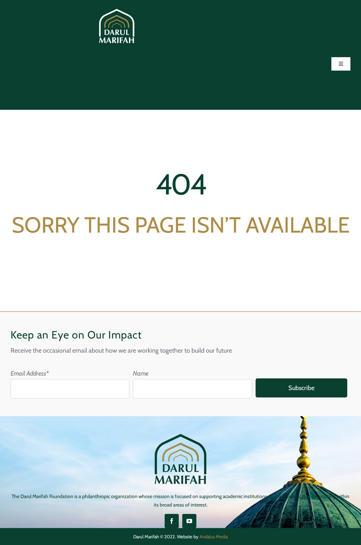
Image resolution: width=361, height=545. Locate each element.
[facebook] (172, 521)
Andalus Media (214, 536)
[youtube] (189, 521)
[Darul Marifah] (116, 12)
